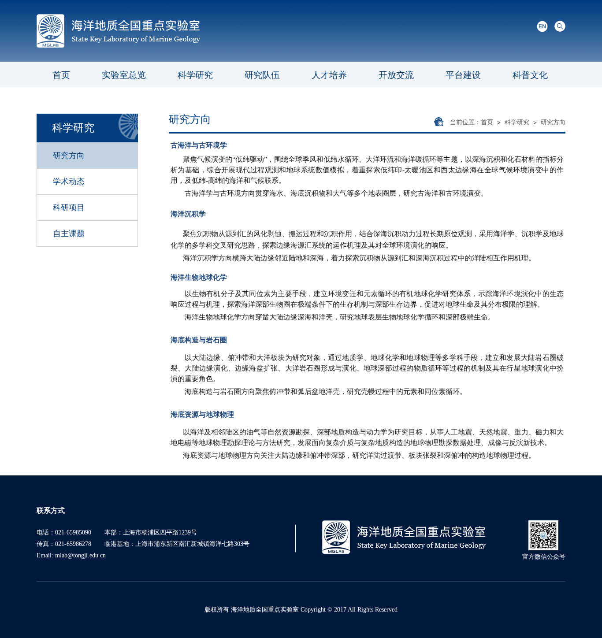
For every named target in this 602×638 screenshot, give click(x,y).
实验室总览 (124, 75)
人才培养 (329, 75)
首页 (61, 75)
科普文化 (530, 75)
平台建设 (463, 75)
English (542, 26)
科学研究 (195, 75)
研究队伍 (262, 75)
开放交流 (396, 75)
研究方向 (553, 122)
